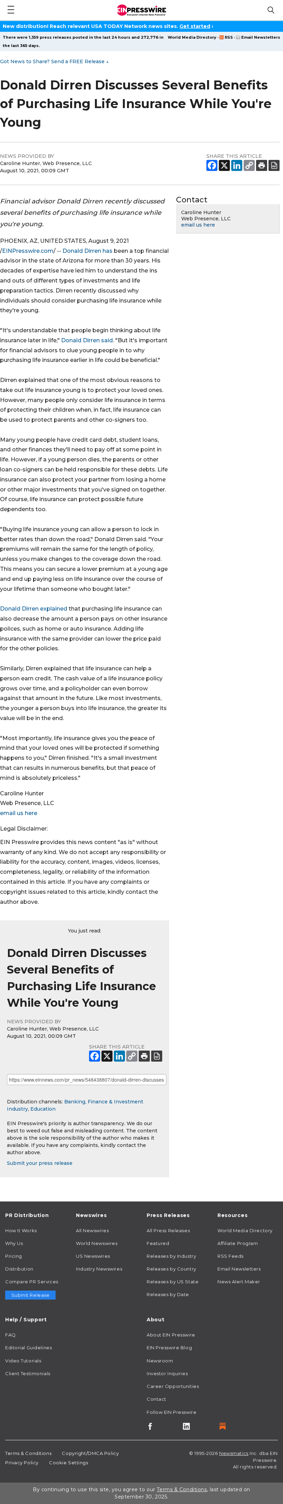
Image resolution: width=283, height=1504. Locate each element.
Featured (158, 1243)
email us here (18, 813)
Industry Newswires (99, 1269)
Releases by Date (168, 1294)
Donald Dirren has (87, 251)
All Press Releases (168, 1230)
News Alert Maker (238, 1281)
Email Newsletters (260, 37)
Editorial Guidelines (28, 1347)
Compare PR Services (31, 1281)
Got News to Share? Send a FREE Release (54, 61)
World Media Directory (192, 37)
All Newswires (92, 1230)
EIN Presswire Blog (169, 1347)
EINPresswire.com (27, 251)
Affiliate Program (237, 1243)
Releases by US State (172, 1281)
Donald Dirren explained (33, 608)
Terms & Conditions (28, 1453)
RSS (229, 37)
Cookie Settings (68, 1462)
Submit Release (30, 1295)
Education (43, 1109)
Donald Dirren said (87, 340)
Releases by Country (171, 1269)
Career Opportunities (173, 1386)
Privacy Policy (22, 1462)
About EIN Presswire (171, 1335)
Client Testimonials (27, 1373)
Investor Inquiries (167, 1373)
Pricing (13, 1256)
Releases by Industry (171, 1256)
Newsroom (160, 1360)
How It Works (21, 1230)
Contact (156, 1399)
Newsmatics (233, 1453)
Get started (194, 26)
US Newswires (93, 1256)
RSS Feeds (230, 1256)
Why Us (14, 1243)
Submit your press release (39, 1163)
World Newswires (96, 1243)
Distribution (19, 1269)
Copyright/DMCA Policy (90, 1453)
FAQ (10, 1335)
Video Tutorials (23, 1360)
